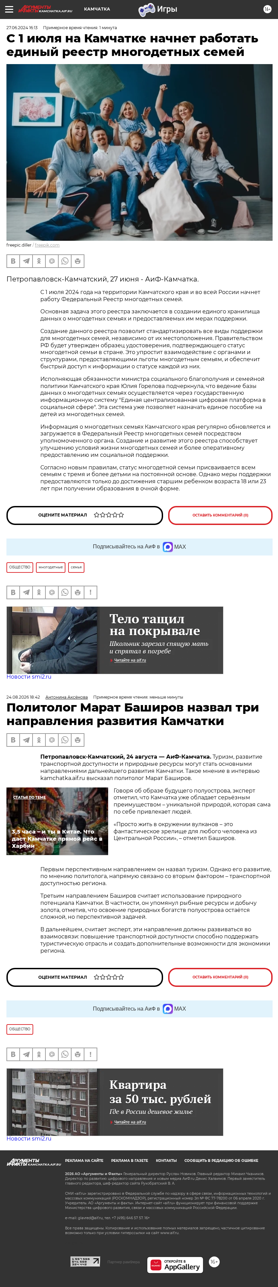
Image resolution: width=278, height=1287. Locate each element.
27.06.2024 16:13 (22, 27)
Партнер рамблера (123, 1262)
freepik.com (47, 245)
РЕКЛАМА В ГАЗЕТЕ (129, 1160)
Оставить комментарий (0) (221, 515)
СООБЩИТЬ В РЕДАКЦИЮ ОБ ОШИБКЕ (221, 1160)
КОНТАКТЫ (166, 1160)
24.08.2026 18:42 (23, 697)
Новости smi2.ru (29, 677)
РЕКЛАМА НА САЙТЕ (84, 1160)
